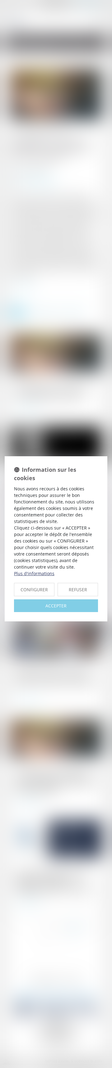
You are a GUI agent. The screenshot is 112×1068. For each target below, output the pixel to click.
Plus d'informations (34, 573)
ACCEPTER (56, 606)
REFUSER (78, 590)
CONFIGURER (34, 590)
